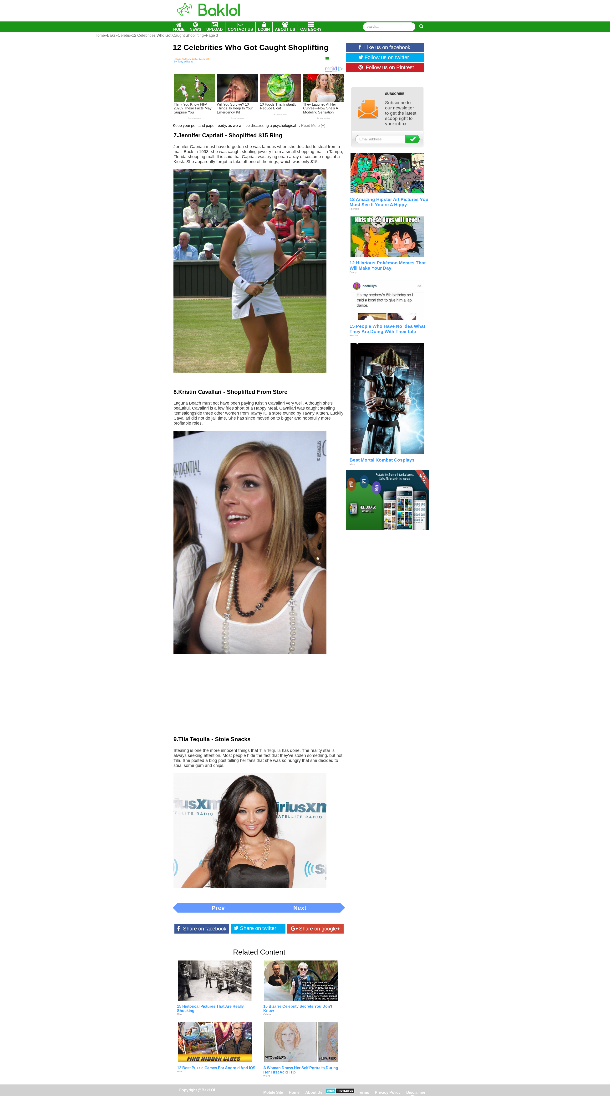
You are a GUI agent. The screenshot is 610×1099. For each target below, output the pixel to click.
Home (294, 1092)
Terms (363, 1092)
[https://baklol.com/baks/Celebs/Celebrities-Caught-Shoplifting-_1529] (327, 58)
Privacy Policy (388, 1092)
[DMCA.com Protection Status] (340, 1092)
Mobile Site (273, 1092)
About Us (313, 1092)
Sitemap (418, 1097)
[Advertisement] (259, 698)
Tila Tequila (270, 750)
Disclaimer (415, 1092)
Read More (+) (313, 125)
